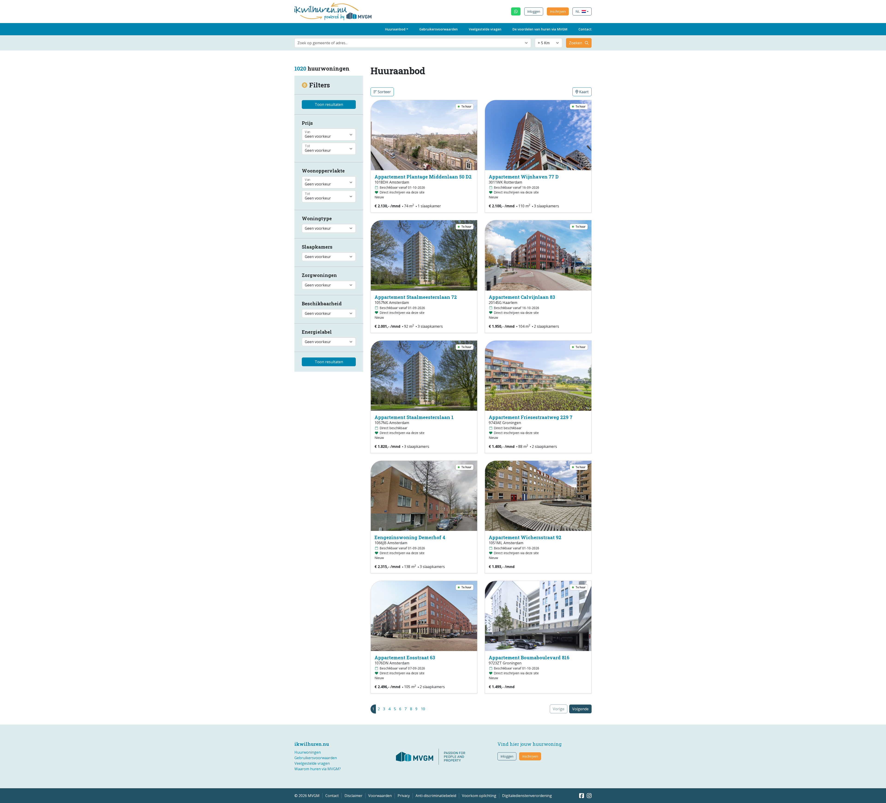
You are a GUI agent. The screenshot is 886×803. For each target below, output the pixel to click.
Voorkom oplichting (479, 795)
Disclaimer (353, 795)
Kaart (583, 91)
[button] (582, 11)
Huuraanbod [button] (395, 29)
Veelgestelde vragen (485, 29)
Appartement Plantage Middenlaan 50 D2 (423, 177)
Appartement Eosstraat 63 (404, 657)
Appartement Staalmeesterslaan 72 (415, 297)
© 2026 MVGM (307, 795)
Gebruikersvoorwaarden (438, 29)
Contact (585, 29)
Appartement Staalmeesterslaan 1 (414, 417)
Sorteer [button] (384, 91)
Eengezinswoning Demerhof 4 (409, 537)
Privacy (404, 795)
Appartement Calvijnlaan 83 (522, 297)
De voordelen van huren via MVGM (539, 29)
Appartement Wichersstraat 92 (525, 537)
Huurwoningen (307, 752)
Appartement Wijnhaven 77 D (524, 177)
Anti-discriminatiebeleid (436, 795)
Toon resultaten (329, 104)
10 (423, 708)
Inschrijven (558, 11)
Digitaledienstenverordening (527, 795)
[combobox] (412, 43)
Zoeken (575, 42)
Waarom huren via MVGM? (317, 768)
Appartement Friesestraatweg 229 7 (530, 417)
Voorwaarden (380, 795)
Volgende (580, 708)
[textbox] (410, 43)
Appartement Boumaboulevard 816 (529, 657)
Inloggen (533, 11)
